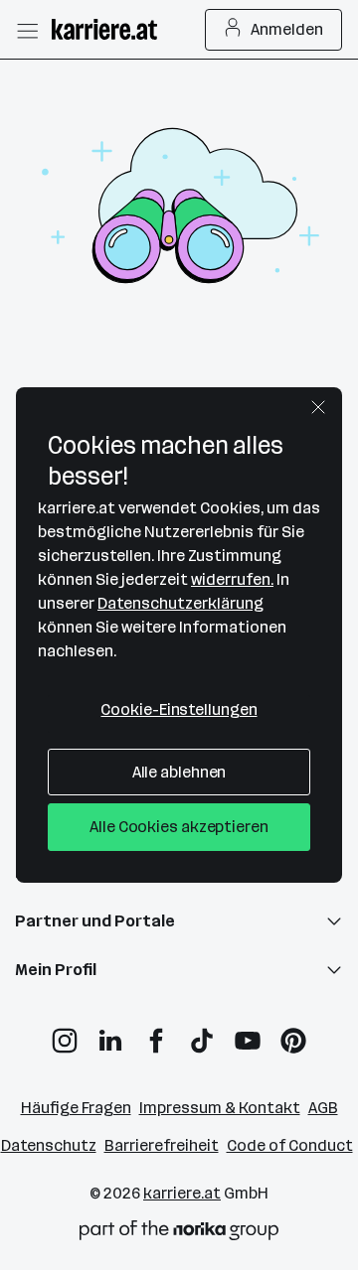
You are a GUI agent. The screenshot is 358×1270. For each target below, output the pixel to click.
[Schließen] (318, 407)
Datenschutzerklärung (180, 603)
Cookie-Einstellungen (178, 709)
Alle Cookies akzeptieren (179, 826)
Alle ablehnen (179, 772)
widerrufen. (232, 579)
